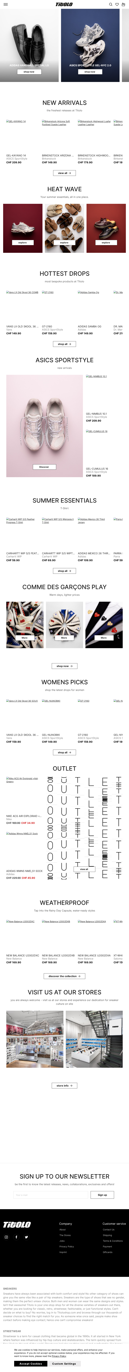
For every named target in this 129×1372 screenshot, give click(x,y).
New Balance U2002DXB (58, 955)
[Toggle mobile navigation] (5, 4)
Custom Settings (64, 1363)
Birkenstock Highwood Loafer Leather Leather (94, 155)
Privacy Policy (59, 1356)
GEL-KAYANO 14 (16, 155)
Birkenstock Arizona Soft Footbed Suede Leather (58, 155)
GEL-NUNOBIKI (51, 734)
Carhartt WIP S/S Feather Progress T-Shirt (22, 553)
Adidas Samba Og (89, 326)
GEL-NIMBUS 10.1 (96, 413)
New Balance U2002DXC (22, 955)
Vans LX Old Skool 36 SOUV (22, 734)
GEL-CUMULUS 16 (97, 468)
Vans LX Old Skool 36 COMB (22, 326)
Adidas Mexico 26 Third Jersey (94, 553)
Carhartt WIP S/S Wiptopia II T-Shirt (58, 553)
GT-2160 (47, 326)
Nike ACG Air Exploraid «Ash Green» (24, 816)
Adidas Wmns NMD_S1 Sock (24, 871)
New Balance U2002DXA (94, 955)
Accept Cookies (31, 1363)
